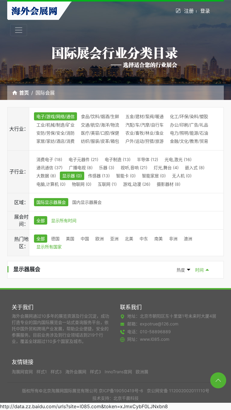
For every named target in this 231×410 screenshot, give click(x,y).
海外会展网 (76, 371)
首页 (24, 93)
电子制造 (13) (118, 159)
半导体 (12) (147, 159)
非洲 (173, 238)
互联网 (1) (107, 184)
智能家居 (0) (154, 175)
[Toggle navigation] (18, 30)
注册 (189, 11)
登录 (205, 11)
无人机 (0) (182, 175)
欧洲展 (142, 371)
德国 (55, 238)
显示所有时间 (63, 220)
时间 (199, 269)
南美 (158, 238)
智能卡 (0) (126, 175)
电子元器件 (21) (83, 159)
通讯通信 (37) (49, 167)
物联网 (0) (81, 184)
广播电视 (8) (81, 167)
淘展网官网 (23, 371)
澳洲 (188, 238)
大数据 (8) (46, 175)
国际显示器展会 (51, 202)
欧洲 (99, 238)
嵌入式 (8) (195, 167)
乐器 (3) (106, 167)
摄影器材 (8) (168, 184)
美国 (70, 238)
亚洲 (114, 238)
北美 (129, 238)
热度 (181, 269)
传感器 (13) (99, 175)
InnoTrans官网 (119, 371)
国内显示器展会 (87, 202)
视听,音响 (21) (134, 167)
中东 (144, 238)
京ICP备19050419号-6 (121, 390)
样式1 (42, 371)
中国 (85, 238)
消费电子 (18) (49, 159)
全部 (40, 220)
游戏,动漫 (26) (136, 184)
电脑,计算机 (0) (51, 184)
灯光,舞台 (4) (166, 167)
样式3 (57, 371)
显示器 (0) (72, 175)
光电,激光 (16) (178, 159)
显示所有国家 (49, 246)
